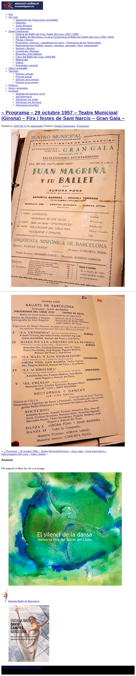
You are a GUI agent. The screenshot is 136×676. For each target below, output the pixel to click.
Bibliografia (22, 59)
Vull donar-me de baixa (28, 102)
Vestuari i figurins (25, 48)
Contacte (13, 90)
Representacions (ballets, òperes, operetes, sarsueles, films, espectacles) (57, 45)
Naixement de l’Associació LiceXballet (37, 19)
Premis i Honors (24, 39)
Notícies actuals (24, 73)
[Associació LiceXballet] (22, 8)
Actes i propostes (18, 88)
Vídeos (19, 62)
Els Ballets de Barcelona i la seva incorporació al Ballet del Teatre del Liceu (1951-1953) (65, 36)
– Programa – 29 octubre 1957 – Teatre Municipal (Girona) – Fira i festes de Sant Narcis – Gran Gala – (63, 115)
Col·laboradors (24, 28)
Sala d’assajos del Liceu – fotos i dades (23, 454)
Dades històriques (18, 31)
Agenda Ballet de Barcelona (23, 601)
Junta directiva (24, 25)
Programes (82, 126)
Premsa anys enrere (27, 82)
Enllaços (13, 85)
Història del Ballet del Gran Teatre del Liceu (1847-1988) (47, 34)
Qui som (13, 17)
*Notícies (13, 71)
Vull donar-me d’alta (27, 99)
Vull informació (24, 96)
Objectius (21, 22)
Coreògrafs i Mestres (27, 51)
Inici (10, 14)
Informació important (27, 105)
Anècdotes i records (27, 65)
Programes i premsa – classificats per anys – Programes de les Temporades (58, 42)
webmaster (37, 126)
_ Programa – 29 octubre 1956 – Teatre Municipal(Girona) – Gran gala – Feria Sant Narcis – (55, 451)
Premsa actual (24, 76)
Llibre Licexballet (17, 68)
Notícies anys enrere (27, 79)
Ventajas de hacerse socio (30, 93)
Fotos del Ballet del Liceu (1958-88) (36, 56)
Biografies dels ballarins (29, 54)
